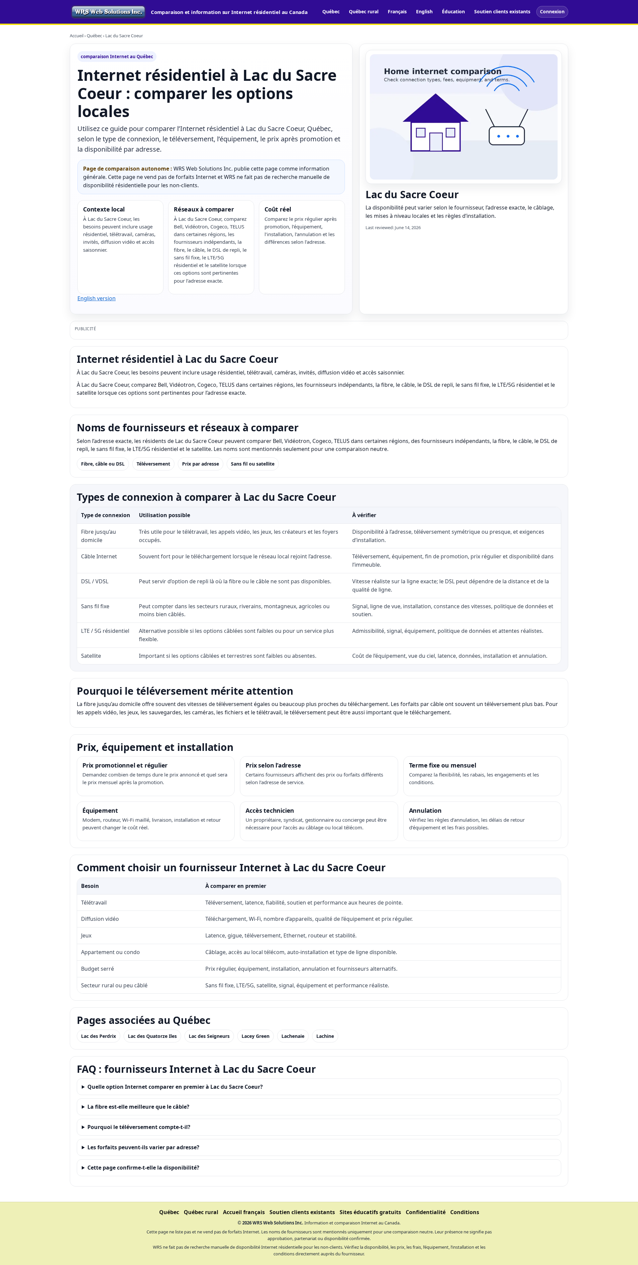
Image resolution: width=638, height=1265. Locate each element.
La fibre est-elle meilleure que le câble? (138, 1106)
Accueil (76, 36)
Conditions (464, 1212)
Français (397, 11)
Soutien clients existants (502, 11)
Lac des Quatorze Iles (152, 1036)
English (424, 11)
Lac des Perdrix (98, 1036)
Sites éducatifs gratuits (370, 1212)
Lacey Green (255, 1036)
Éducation (453, 11)
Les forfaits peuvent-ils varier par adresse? (143, 1147)
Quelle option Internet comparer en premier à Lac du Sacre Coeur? (175, 1086)
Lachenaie (292, 1036)
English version (96, 298)
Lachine (325, 1036)
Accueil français (244, 1212)
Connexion (552, 11)
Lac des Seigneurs (209, 1036)
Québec (331, 11)
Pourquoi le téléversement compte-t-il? (138, 1127)
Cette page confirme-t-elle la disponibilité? (143, 1167)
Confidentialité (426, 1212)
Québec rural (363, 11)
